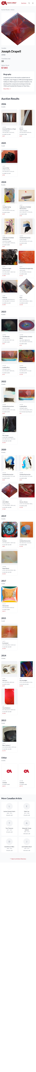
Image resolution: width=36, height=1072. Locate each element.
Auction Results (5, 9)
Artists (12, 9)
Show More (6, 88)
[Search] (29, 3)
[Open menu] (33, 3)
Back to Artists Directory (18, 859)
